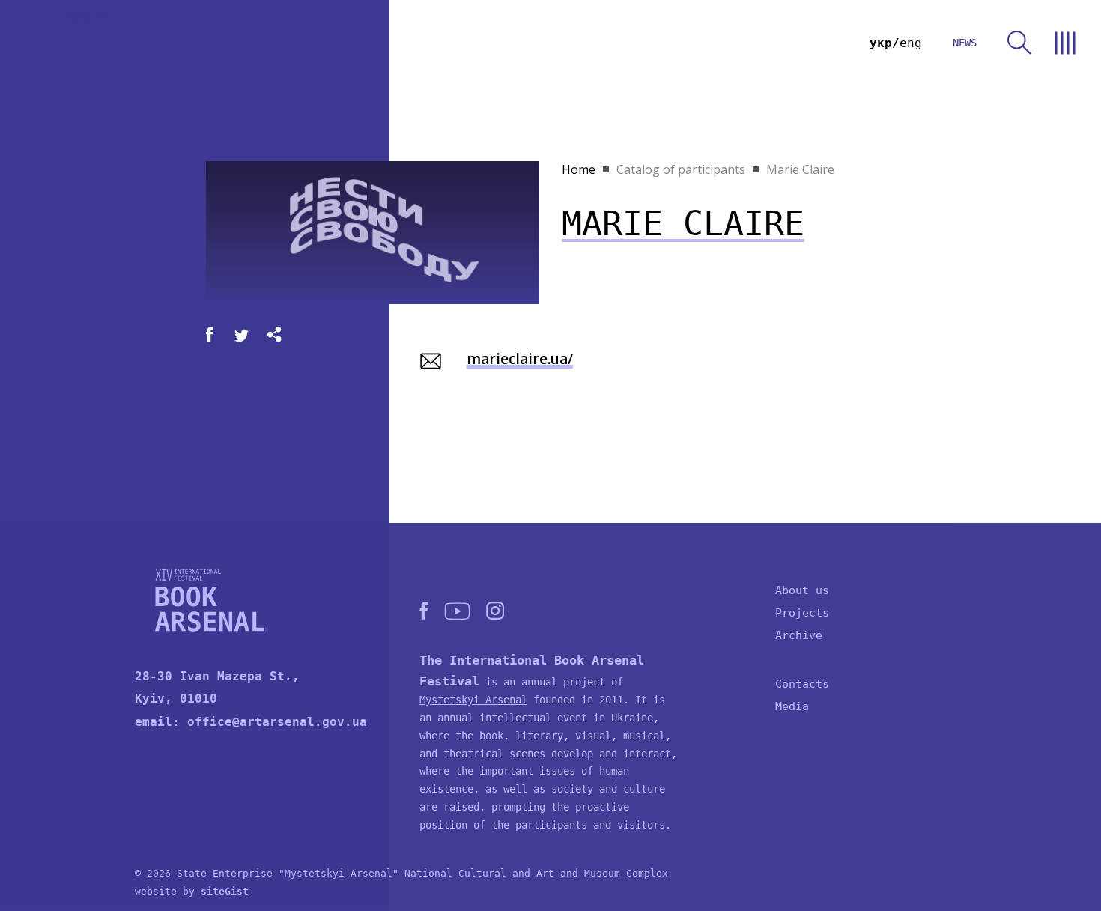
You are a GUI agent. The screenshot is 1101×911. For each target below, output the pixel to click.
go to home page (100, 43)
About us (802, 590)
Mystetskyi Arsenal (473, 700)
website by (192, 891)
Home (578, 169)
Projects (802, 613)
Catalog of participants (680, 169)
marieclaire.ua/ (520, 359)
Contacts (802, 684)
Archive (798, 635)
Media (792, 706)
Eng (911, 43)
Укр (881, 43)
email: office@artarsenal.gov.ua (251, 722)
